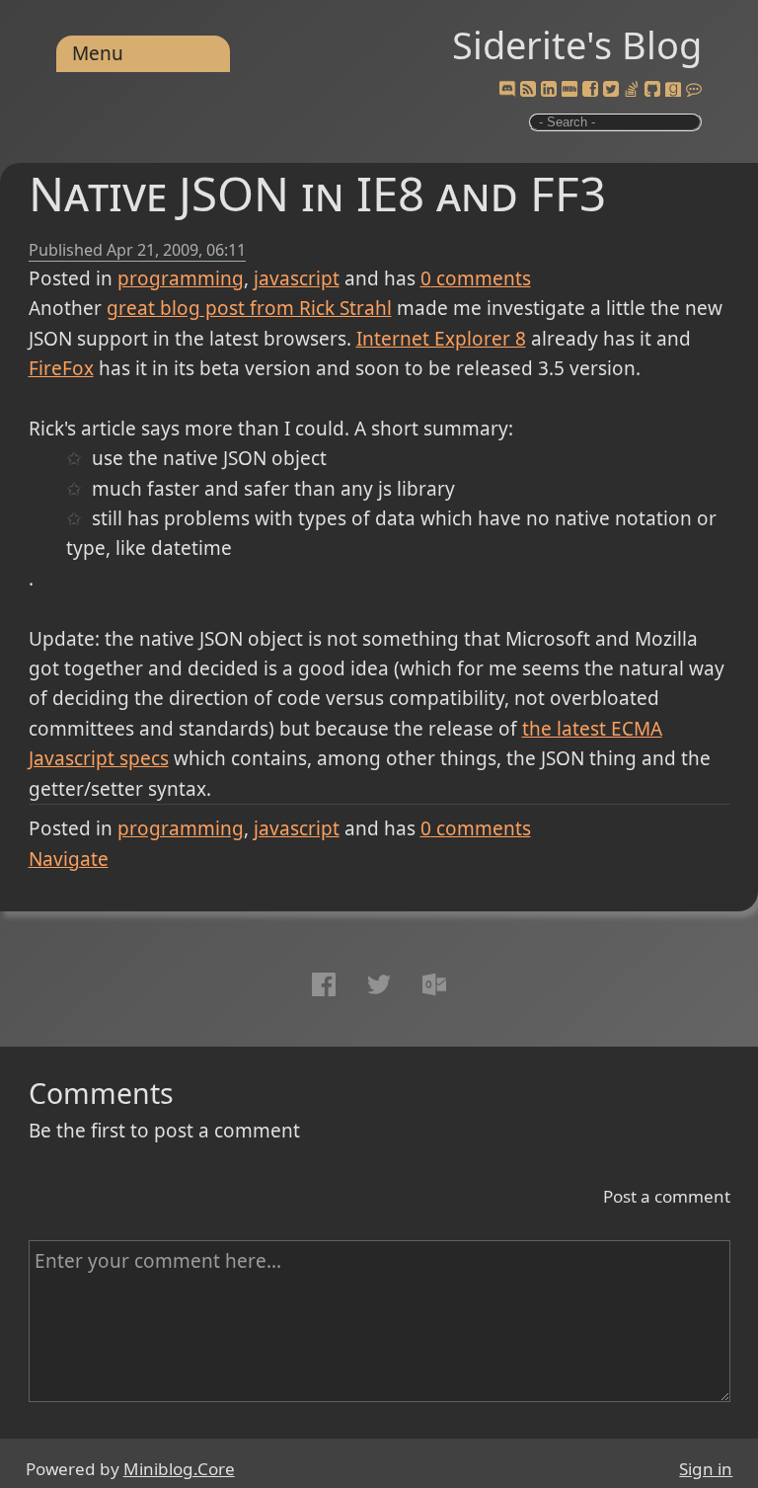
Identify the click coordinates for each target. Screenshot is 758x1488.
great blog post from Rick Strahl (249, 308)
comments (475, 278)
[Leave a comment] (694, 90)
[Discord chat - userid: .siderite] (507, 90)
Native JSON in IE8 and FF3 (317, 193)
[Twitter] (611, 90)
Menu (97, 53)
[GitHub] (652, 90)
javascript (297, 278)
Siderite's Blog (577, 44)
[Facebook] (590, 90)
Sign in (705, 1468)
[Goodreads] (673, 90)
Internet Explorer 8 (441, 339)
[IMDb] (569, 90)
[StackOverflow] (632, 90)
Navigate (69, 859)
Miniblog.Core (179, 1468)
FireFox (61, 368)
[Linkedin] (549, 90)
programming (180, 278)
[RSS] (528, 90)
